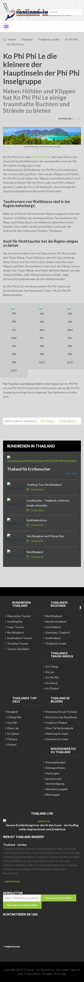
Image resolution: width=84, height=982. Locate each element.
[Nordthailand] (15, 555)
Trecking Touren (17, 643)
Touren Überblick (18, 649)
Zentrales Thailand (57, 632)
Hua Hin (12, 722)
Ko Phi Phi (71, 39)
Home (12, 39)
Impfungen (52, 773)
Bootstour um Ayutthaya (61, 717)
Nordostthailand (55, 621)
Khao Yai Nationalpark (59, 728)
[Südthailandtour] (15, 523)
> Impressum (11, 946)
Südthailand (53, 638)
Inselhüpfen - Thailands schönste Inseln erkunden (48, 503)
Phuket (12, 744)
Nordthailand (35, 552)
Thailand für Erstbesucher (28, 469)
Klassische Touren (19, 616)
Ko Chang (51, 666)
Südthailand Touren (19, 638)
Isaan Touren (15, 627)
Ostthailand (53, 627)
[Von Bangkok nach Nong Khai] (15, 539)
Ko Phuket (52, 688)
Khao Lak (13, 728)
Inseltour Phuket (56, 722)
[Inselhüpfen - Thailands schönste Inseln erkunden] (15, 503)
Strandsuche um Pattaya (61, 711)
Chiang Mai (14, 717)
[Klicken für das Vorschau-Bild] (42, 135)
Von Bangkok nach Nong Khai (45, 536)
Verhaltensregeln (56, 789)
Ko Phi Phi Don (41, 157)
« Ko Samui (47, 421)
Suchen (44, 11)
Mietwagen (52, 794)
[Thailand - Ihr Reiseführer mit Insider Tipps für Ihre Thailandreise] (38, 11)
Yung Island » (67, 421)
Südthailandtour (37, 520)
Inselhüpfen (15, 621)
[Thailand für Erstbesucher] (42, 459)
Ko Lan (49, 672)
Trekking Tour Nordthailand (44, 484)
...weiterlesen (11, 881)
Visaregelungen (55, 762)
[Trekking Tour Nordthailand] (15, 487)
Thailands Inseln (48, 39)
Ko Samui (51, 683)
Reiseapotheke (55, 767)
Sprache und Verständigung (54, 781)
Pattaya (12, 739)
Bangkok (12, 711)
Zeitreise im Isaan (56, 739)
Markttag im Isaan (56, 733)
